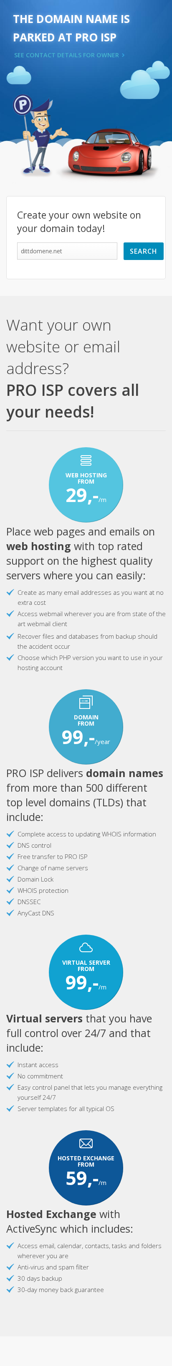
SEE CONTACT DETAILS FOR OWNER (66, 55)
